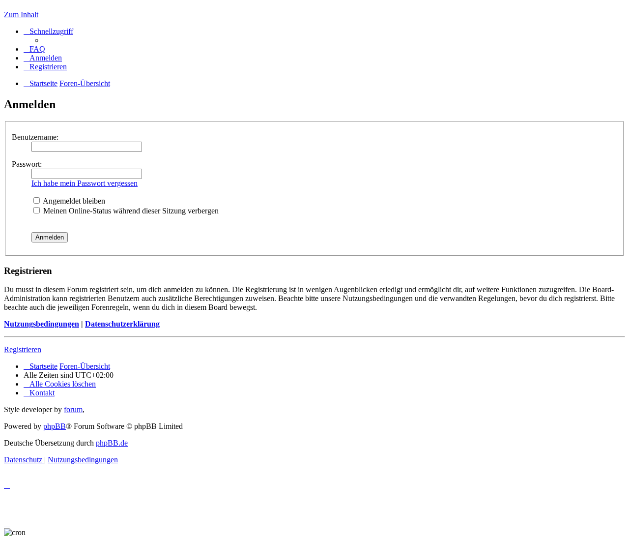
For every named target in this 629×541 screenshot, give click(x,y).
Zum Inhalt (21, 14)
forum (73, 409)
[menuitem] (34, 49)
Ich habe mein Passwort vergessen (84, 183)
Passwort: (27, 164)
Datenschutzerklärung (122, 324)
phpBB (54, 426)
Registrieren (22, 349)
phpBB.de (112, 443)
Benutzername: (35, 137)
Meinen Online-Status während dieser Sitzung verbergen (130, 211)
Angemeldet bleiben (73, 201)
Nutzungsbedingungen (41, 324)
